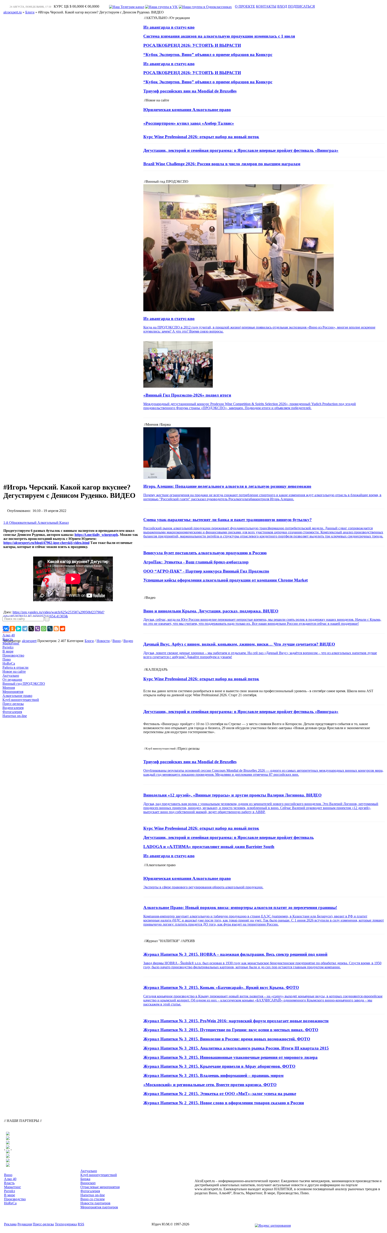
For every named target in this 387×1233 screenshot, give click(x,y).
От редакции (12, 679)
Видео (128, 641)
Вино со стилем (92, 1199)
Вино (116, 641)
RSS (81, 1224)
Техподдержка (66, 1224)
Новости (103, 641)
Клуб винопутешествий (20, 700)
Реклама (10, 1224)
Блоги (89, 641)
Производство (13, 655)
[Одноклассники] (12, 628)
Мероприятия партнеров (99, 1207)
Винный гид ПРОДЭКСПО (23, 683)
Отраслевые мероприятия (100, 1187)
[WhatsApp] (43, 628)
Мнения (8, 688)
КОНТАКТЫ (266, 6)
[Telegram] (25, 628)
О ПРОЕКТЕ (245, 6)
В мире (7, 651)
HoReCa (8, 663)
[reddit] (62, 628)
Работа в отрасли (15, 667)
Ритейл (7, 647)
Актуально (10, 675)
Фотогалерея (12, 712)
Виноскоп (88, 1183)
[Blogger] (56, 628)
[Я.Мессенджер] (18, 628)
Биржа (85, 1179)
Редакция (24, 1224)
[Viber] (37, 628)
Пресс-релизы (13, 704)
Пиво (6, 659)
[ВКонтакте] (6, 628)
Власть (7, 639)
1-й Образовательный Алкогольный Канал (36, 522)
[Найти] (47, 618)
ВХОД (282, 6)
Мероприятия (12, 692)
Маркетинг (10, 643)
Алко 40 (8, 635)
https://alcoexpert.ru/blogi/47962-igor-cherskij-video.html (46, 543)
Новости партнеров (95, 1203)
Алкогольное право (17, 696)
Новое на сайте (14, 671)
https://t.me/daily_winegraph (96, 535)
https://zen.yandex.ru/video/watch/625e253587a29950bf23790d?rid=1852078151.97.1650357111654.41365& (53, 614)
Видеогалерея (13, 708)
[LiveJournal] (50, 628)
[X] (31, 628)
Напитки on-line (14, 716)
